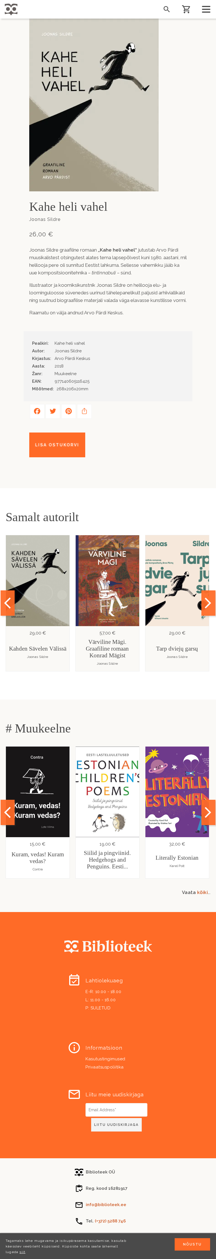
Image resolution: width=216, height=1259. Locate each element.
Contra (38, 869)
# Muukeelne (38, 728)
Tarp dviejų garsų (177, 648)
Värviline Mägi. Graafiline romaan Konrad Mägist (107, 649)
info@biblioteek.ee (106, 1204)
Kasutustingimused (105, 1058)
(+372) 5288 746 (110, 1221)
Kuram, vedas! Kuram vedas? (38, 857)
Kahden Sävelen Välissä (37, 648)
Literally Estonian (177, 857)
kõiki (202, 892)
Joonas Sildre (37, 657)
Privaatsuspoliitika (105, 1067)
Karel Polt (177, 866)
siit (22, 1252)
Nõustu (192, 1244)
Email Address (100, 1105)
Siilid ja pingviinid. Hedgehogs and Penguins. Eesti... (107, 860)
